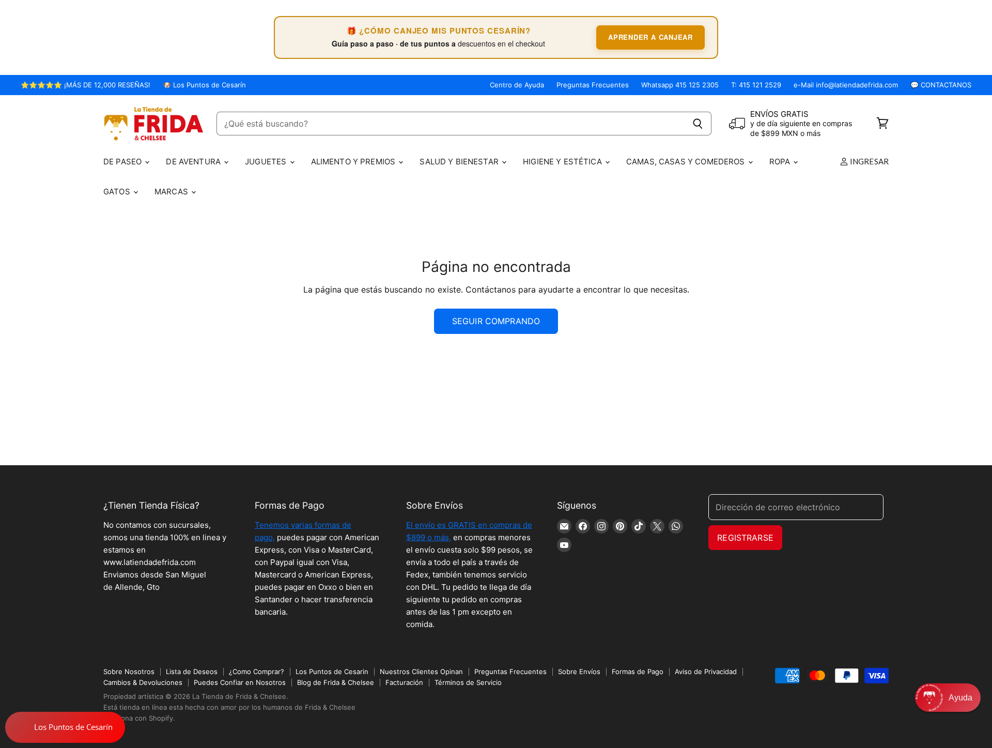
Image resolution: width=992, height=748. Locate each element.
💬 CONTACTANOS (940, 85)
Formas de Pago (637, 671)
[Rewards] (65, 727)
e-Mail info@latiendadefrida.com (846, 85)
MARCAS (172, 191)
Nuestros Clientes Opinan (421, 671)
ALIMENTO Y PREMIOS (354, 161)
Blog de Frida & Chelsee (335, 682)
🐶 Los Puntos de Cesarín (204, 85)
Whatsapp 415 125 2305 (680, 85)
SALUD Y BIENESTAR (460, 161)
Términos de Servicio (468, 682)
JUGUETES (266, 161)
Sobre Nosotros (128, 671)
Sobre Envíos (579, 671)
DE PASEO (123, 161)
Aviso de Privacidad (706, 671)
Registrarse (745, 537)
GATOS (117, 191)
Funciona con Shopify (138, 718)
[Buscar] (697, 123)
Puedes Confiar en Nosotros (240, 682)
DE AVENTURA (194, 161)
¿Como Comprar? (256, 671)
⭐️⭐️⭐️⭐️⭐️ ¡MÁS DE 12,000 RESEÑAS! (85, 85)
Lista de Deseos (192, 671)
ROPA (781, 161)
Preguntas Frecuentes (592, 85)
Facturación (404, 682)
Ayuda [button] (960, 697)
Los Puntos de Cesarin (332, 671)
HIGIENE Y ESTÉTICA (563, 161)
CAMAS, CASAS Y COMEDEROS (686, 161)
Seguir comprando (496, 321)
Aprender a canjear (650, 37)
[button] (948, 697)
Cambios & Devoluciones (142, 682)
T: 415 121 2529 (756, 85)
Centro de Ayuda (517, 85)
